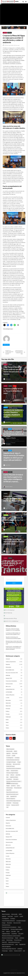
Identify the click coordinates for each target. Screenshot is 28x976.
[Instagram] (14, 738)
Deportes (5, 515)
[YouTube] (10, 738)
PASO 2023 (8, 705)
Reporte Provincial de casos (12, 794)
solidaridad (9, 803)
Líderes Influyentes (10, 694)
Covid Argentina (10, 757)
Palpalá (8, 785)
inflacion (12, 775)
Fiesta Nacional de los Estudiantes (14, 768)
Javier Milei (18, 775)
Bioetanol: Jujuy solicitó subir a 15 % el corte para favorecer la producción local (14, 642)
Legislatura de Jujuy (14, 777)
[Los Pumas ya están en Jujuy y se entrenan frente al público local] (14, 543)
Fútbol (8, 770)
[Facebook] (7, 738)
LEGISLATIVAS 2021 (10, 689)
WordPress (23, 972)
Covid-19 (8, 755)
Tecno (7, 725)
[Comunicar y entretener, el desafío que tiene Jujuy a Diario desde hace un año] (14, 500)
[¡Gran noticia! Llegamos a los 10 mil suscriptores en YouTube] (14, 436)
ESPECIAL (5, 407)
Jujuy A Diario (7, 400)
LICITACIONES (9, 692)
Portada (9, 32)
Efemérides (9, 764)
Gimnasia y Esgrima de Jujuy (12, 772)
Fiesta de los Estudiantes (11, 681)
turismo (8, 805)
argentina (8, 753)
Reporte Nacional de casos (12, 792)
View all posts (6, 344)
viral (7, 807)
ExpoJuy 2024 (9, 678)
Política (7, 711)
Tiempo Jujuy (15, 803)
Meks (15, 972)
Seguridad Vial (13, 796)
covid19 (13, 755)
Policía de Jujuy (10, 787)
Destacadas (11, 515)
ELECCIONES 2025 (10, 670)
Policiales (8, 708)
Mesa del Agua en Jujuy (8, 329)
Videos (7, 728)
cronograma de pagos (11, 762)
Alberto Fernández (10, 749)
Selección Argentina (11, 798)
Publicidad (8, 716)
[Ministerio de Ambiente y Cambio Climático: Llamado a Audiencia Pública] (14, 414)
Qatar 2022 (9, 790)
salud (8, 796)
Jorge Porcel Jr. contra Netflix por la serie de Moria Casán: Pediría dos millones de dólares (13, 648)
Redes (10, 450)
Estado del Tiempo (11, 766)
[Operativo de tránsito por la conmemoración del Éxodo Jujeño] (14, 565)
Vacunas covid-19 (15, 805)
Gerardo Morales (14, 770)
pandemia (13, 785)
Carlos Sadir (14, 753)
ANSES (15, 751)
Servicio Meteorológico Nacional (13, 800)
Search (14, 583)
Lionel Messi (9, 779)
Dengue (19, 762)
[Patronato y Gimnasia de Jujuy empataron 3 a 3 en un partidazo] (14, 522)
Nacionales (8, 700)
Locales (4, 32)
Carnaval (8, 659)
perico (18, 785)
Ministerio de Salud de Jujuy (12, 783)
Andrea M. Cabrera (8, 486)
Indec (8, 775)
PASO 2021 (8, 703)
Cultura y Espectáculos (11, 661)
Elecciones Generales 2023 (12, 672)
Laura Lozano (8, 378)
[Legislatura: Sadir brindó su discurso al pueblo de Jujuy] (14, 393)
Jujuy (7, 777)
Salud (7, 722)
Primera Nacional (17, 787)
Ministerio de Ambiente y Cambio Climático (14, 781)
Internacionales (9, 683)
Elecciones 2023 (16, 764)
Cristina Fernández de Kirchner (13, 759)
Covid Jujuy (17, 757)
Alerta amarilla (9, 751)
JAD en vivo (8, 686)
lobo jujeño (15, 779)
